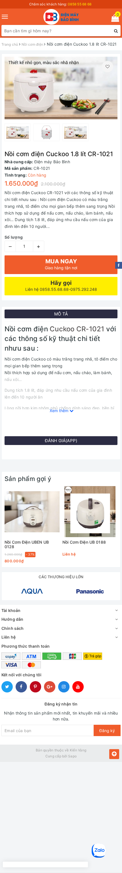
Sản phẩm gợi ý (28, 478)
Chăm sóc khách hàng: (60, 4)
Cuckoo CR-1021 (77, 329)
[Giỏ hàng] (113, 19)
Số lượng (14, 237)
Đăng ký (107, 730)
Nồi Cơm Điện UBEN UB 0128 (27, 544)
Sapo (72, 756)
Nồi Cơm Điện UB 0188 (84, 542)
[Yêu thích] (107, 66)
